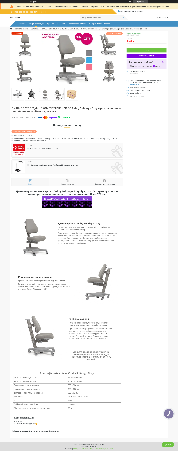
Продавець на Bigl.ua (89, 446)
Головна (21, 24)
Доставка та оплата (77, 24)
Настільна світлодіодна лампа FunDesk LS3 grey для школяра (52, 165)
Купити (146, 50)
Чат (169, 445)
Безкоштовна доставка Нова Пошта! (42, 148)
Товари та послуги (36, 24)
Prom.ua (101, 444)
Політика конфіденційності (103, 449)
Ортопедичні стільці (39, 29)
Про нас (50, 24)
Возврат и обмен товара (99, 24)
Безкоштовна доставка (138, 87)
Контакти (61, 24)
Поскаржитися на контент (82, 449)
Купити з (142, 56)
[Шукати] (122, 18)
